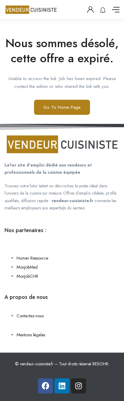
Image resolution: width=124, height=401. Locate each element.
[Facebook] (45, 385)
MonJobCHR (27, 276)
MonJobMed (27, 267)
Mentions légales (31, 335)
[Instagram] (78, 385)
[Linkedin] (62, 385)
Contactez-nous (30, 316)
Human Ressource (32, 258)
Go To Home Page (62, 107)
